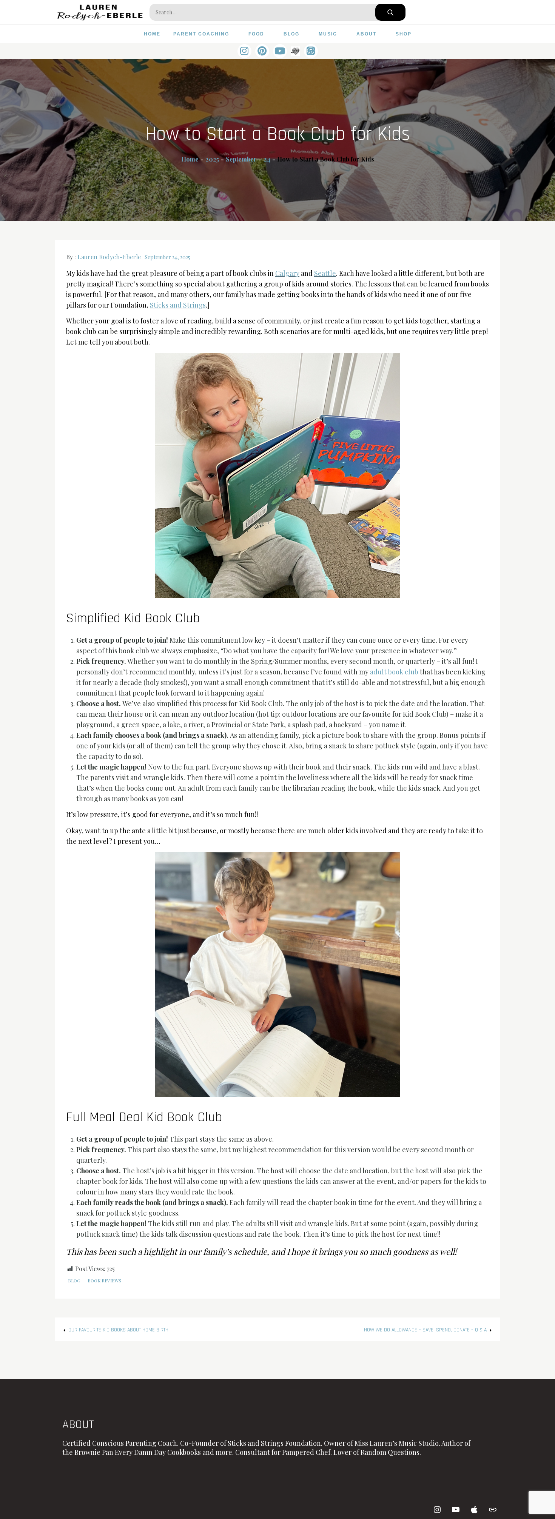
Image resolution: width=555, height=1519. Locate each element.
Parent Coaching (201, 34)
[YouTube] (280, 51)
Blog (291, 34)
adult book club (394, 671)
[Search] (390, 12)
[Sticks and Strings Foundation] (492, 1509)
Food (256, 34)
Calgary (287, 273)
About (366, 34)
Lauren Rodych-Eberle (109, 257)
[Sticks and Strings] (295, 50)
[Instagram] (244, 51)
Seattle (325, 273)
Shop (404, 34)
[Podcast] (311, 51)
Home (152, 34)
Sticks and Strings (178, 304)
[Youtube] (455, 1509)
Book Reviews (104, 1280)
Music (328, 34)
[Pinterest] (262, 51)
